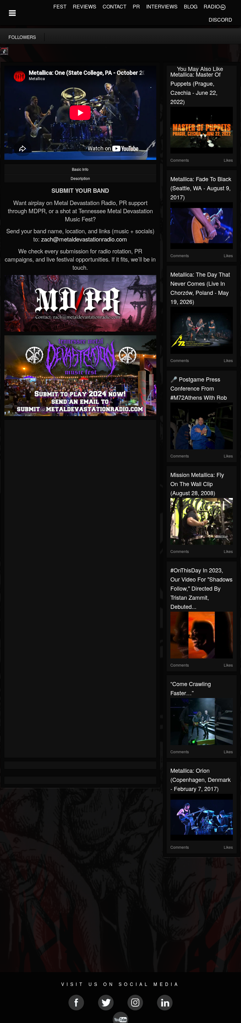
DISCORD (220, 19)
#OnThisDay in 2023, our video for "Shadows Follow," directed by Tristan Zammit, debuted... (201, 588)
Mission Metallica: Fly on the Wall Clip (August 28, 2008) (197, 483)
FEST (60, 6)
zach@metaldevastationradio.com (84, 239)
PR (136, 6)
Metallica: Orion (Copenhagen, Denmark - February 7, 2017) (200, 779)
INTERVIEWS (162, 6)
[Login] (223, 6)
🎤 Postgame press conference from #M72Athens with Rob (198, 388)
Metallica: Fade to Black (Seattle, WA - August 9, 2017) (200, 188)
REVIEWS (84, 6)
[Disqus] (80, 507)
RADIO (212, 6)
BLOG (190, 6)
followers (22, 37)
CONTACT (114, 6)
